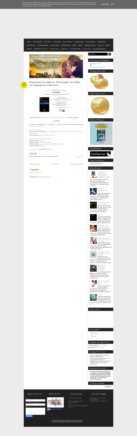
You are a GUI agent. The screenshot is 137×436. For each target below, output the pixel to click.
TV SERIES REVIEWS (42, 45)
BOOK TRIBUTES (68, 42)
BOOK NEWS (47, 42)
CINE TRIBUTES (31, 45)
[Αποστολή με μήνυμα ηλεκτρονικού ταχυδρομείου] (30, 153)
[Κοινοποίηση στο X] (34, 153)
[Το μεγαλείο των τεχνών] (91, 65)
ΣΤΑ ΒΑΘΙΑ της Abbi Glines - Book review (103, 226)
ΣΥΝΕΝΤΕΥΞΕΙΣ (54, 49)
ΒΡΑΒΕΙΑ (29, 49)
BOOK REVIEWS (37, 42)
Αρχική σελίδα (55, 164)
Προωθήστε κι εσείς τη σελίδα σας (97, 67)
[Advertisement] (68, 25)
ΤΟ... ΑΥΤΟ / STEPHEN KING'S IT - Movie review (104, 282)
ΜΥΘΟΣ (100, 295)
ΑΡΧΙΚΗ (29, 42)
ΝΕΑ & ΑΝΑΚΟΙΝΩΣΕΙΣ (99, 49)
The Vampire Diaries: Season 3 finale (103, 203)
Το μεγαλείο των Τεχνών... (66, 420)
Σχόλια (94, 336)
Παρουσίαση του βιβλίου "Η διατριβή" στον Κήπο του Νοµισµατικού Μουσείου (54, 83)
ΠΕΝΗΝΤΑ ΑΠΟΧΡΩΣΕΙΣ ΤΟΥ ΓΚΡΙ (103, 190)
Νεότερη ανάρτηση (35, 164)
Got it (113, 4)
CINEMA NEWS (101, 42)
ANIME (74, 45)
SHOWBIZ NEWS (65, 45)
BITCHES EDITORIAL (75, 49)
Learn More (105, 4)
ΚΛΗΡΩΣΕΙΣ (64, 49)
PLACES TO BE (87, 49)
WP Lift (58, 421)
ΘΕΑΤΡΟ (107, 45)
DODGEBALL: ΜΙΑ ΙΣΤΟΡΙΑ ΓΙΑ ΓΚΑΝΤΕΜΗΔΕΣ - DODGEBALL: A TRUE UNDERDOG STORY (104, 175)
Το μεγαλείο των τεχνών (95, 63)
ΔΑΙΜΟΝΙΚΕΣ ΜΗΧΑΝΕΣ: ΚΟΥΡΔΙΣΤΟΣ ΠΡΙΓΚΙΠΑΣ (101, 268)
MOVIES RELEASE (90, 42)
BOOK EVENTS (57, 42)
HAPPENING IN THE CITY (41, 49)
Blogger (80, 420)
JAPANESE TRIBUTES (90, 45)
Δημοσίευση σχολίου (35, 172)
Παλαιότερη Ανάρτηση (76, 164)
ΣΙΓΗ (99, 215)
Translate (101, 347)
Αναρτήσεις (95, 333)
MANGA (80, 45)
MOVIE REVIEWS (79, 42)
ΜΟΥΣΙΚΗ (101, 45)
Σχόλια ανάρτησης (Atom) (43, 177)
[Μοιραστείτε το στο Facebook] (35, 153)
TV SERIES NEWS (54, 45)
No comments (79, 156)
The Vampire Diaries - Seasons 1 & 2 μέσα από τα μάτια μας (104, 239)
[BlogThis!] (32, 153)
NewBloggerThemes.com (77, 421)
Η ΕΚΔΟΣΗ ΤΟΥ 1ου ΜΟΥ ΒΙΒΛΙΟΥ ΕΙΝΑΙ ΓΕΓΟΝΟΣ (103, 253)
